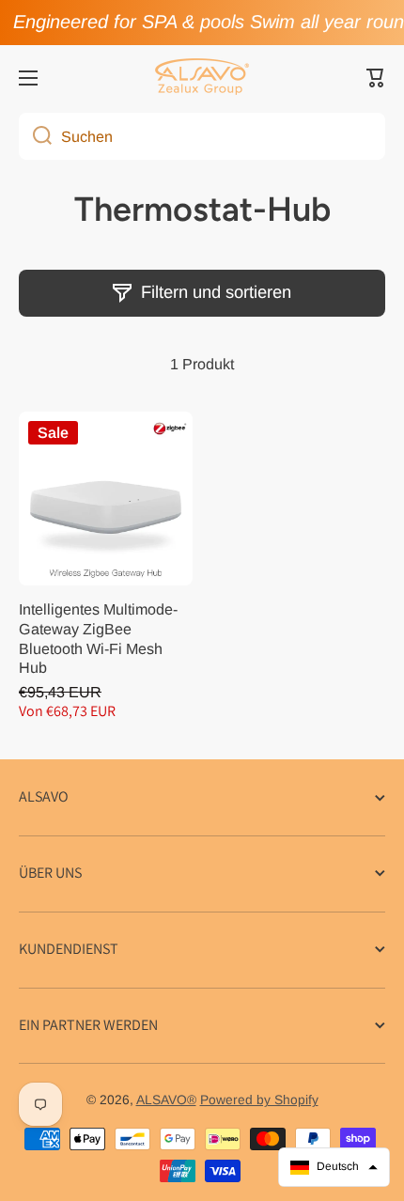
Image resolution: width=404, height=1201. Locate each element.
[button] (375, 78)
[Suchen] (35, 136)
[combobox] (202, 136)
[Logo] (202, 78)
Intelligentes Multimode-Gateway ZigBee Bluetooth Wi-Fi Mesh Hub (98, 638)
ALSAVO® (166, 1100)
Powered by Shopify (259, 1100)
